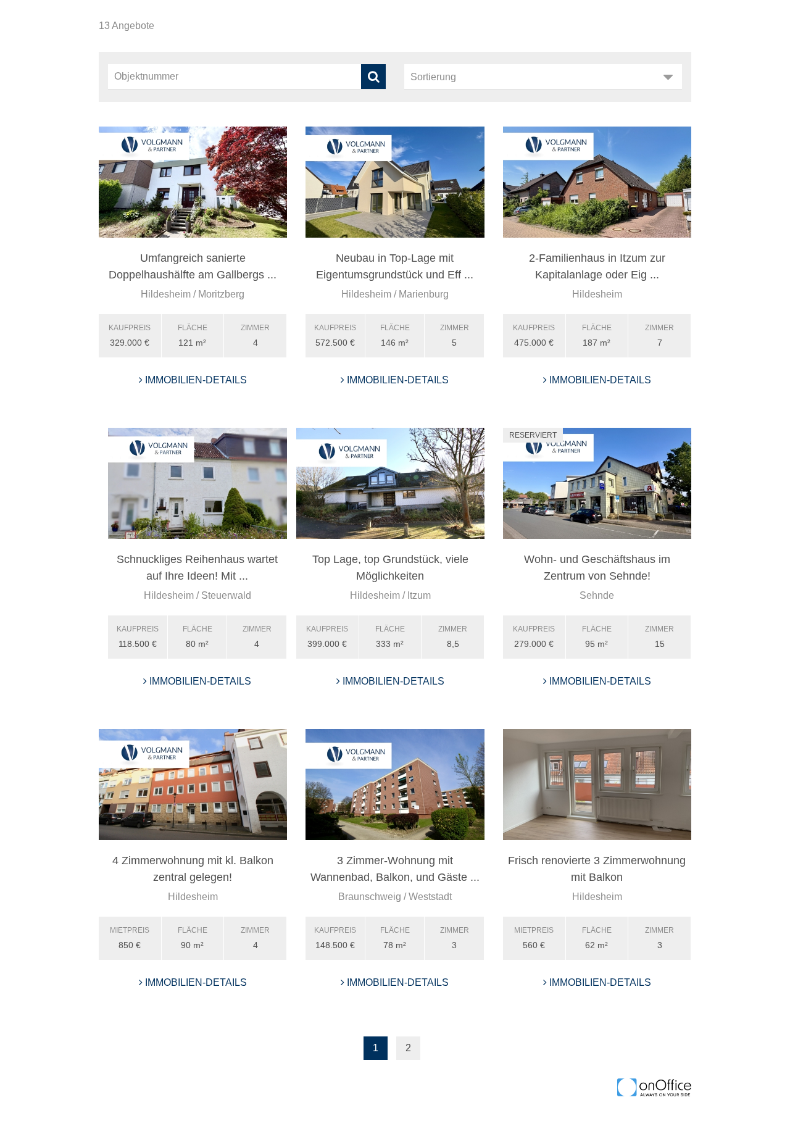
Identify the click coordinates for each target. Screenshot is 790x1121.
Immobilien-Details (195, 380)
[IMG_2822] (597, 784)
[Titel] (193, 182)
